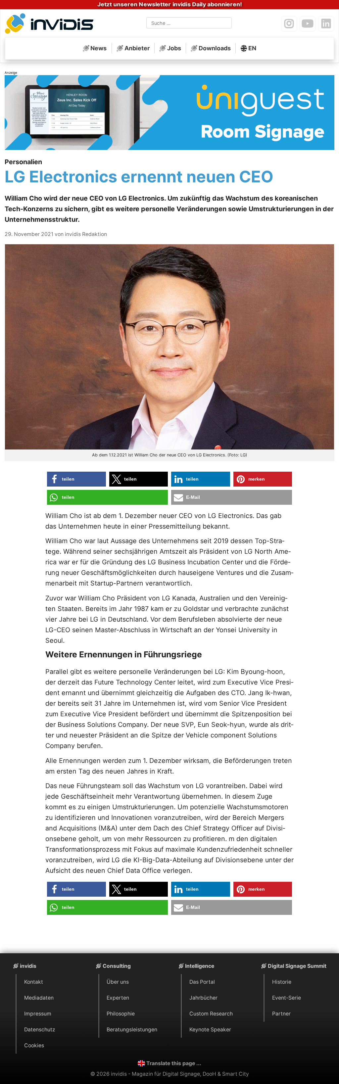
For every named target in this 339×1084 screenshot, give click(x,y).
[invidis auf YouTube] (307, 24)
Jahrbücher (203, 998)
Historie (281, 982)
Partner (281, 1014)
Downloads (215, 48)
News (98, 48)
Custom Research (211, 1014)
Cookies (34, 1045)
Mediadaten (39, 998)
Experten (118, 998)
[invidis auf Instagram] (289, 24)
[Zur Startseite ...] (51, 24)
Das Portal (202, 982)
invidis (28, 966)
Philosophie (121, 1014)
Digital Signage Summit (297, 966)
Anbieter (137, 48)
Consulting (117, 966)
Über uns (118, 982)
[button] (76, 479)
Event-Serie (286, 998)
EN (252, 48)
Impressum (37, 1014)
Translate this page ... (173, 1063)
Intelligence (199, 966)
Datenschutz (39, 1029)
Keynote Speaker (210, 1029)
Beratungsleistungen (132, 1029)
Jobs (174, 48)
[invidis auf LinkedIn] (326, 24)
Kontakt (33, 982)
